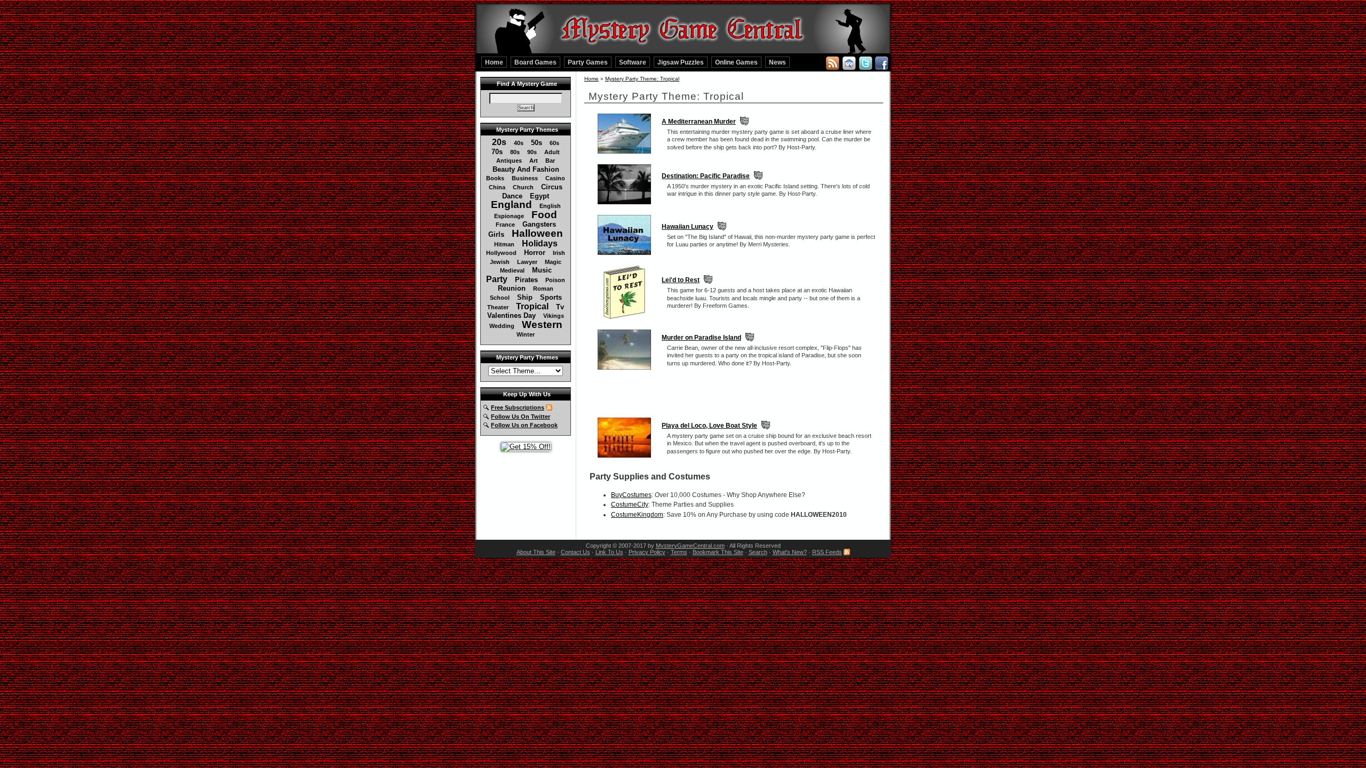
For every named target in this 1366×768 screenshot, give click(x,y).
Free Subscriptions (517, 407)
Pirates (526, 280)
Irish (559, 253)
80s (515, 152)
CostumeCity (629, 504)
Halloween (537, 233)
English (550, 206)
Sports (551, 297)
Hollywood (501, 253)
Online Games (736, 62)
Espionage (509, 216)
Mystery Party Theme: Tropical (642, 79)
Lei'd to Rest (681, 280)
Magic (553, 262)
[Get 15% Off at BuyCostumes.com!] (526, 447)
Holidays (540, 243)
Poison (555, 280)
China (497, 187)
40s (518, 143)
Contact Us (575, 552)
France (505, 224)
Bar (550, 160)
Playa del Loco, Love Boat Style (709, 425)
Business (525, 178)
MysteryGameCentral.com (690, 545)
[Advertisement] (734, 394)
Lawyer (527, 262)
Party (496, 279)
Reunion (512, 288)
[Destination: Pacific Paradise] (624, 205)
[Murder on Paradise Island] (624, 370)
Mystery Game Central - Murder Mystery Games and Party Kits (683, 27)
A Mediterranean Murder (699, 121)
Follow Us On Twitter (520, 416)
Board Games (535, 62)
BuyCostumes (631, 495)
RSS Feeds (827, 552)
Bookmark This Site (718, 552)
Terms (679, 552)
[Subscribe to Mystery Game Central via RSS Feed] (832, 62)
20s (499, 142)
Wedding (501, 326)
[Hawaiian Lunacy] (624, 255)
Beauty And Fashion (526, 169)
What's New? (790, 552)
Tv (560, 307)
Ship (525, 297)
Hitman (504, 244)
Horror (534, 253)
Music (542, 270)
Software (632, 62)
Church (523, 187)
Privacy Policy (647, 552)
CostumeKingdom (637, 514)
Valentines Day (511, 315)
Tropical (532, 306)
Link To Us (609, 552)
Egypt (539, 196)
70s (497, 152)
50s (536, 143)
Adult (552, 152)
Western (542, 324)
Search (758, 552)
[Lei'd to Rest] (624, 319)
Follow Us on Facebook (524, 425)
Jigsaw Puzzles (680, 62)
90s (532, 152)
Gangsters (539, 224)
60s (554, 143)
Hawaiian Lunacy (687, 226)
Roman (543, 288)
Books (495, 178)
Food (544, 214)
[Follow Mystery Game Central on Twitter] (865, 62)
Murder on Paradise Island (701, 337)
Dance (512, 196)
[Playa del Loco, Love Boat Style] (624, 458)
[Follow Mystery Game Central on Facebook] (881, 62)
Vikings (553, 316)
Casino (555, 178)
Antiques (509, 160)
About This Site (536, 552)
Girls (496, 234)
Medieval (512, 270)
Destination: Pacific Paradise (706, 176)
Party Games (588, 62)
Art (533, 160)
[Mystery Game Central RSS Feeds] (549, 407)
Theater (498, 307)
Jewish (500, 262)
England (511, 204)
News (777, 62)
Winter (526, 334)
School (500, 297)
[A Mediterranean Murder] (624, 154)
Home (494, 62)
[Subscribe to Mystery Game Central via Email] (848, 62)
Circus (551, 187)
